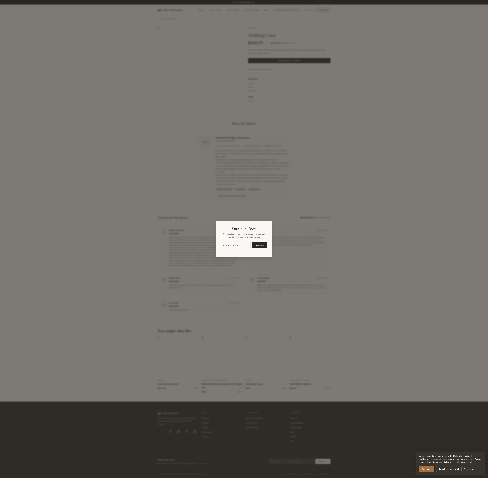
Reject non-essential (449, 469)
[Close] (269, 224)
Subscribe (259, 245)
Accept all (426, 469)
